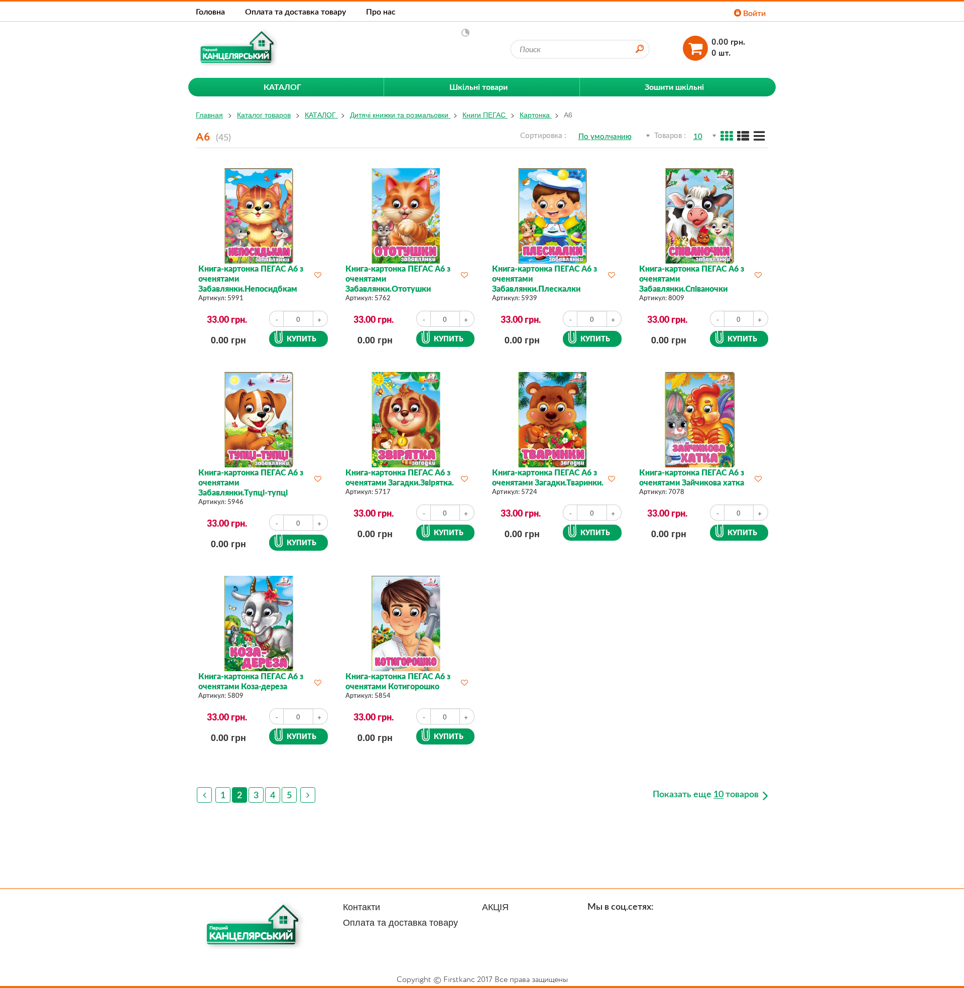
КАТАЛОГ (321, 114)
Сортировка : (543, 135)
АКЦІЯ (495, 906)
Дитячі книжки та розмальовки (400, 114)
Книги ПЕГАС (485, 114)
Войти (753, 13)
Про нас (381, 11)
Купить (301, 338)
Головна (210, 11)
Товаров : (670, 135)
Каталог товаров (264, 114)
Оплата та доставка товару (295, 11)
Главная (209, 114)
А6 (568, 114)
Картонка (536, 114)
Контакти (361, 906)
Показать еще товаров (707, 794)
